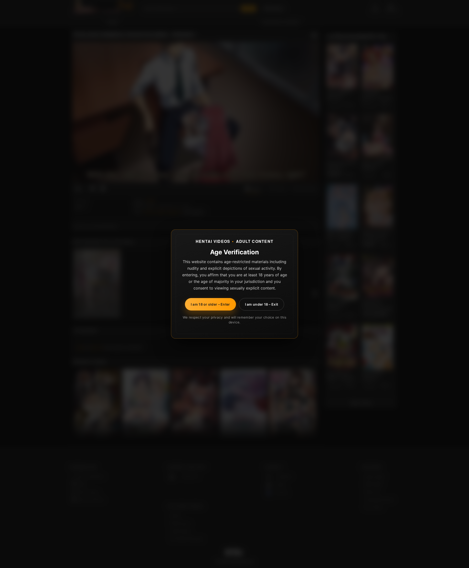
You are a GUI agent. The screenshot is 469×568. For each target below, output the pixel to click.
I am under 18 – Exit (261, 304)
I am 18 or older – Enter (210, 304)
